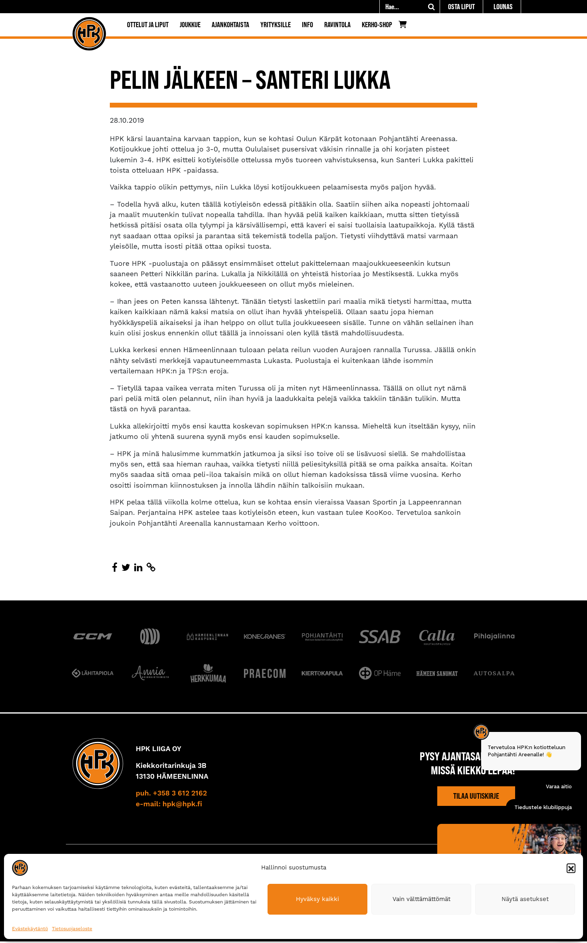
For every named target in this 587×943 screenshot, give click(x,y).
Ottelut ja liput (148, 24)
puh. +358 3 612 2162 (171, 793)
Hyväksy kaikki (317, 899)
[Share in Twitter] (125, 567)
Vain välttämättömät (421, 899)
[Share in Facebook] (114, 567)
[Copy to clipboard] (151, 567)
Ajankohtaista (230, 24)
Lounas (503, 6)
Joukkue (190, 24)
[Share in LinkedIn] (138, 567)
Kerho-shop (377, 24)
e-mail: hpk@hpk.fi (169, 804)
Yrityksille (275, 24)
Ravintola (337, 24)
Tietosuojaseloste (72, 928)
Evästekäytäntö (30, 928)
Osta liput (461, 6)
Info (307, 24)
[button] (571, 868)
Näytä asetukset (525, 899)
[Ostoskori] (404, 26)
